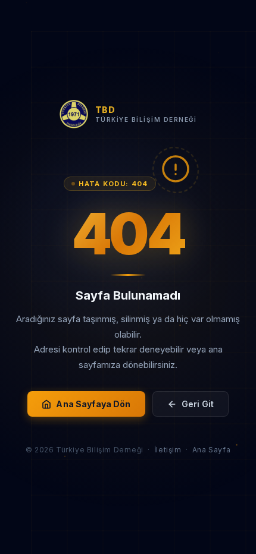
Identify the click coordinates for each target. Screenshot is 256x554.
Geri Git (198, 404)
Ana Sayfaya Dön (93, 404)
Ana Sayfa (211, 449)
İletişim (168, 449)
